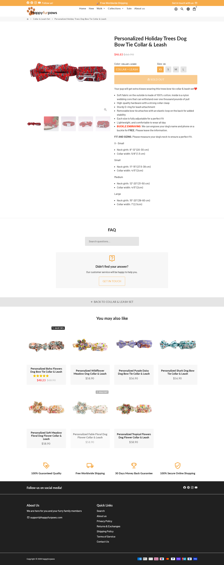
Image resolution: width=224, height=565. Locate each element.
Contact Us (103, 541)
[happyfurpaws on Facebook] (28, 2)
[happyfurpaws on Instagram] (35, 2)
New (91, 8)
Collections (116, 8)
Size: (161, 63)
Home (82, 8)
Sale (129, 8)
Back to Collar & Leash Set (112, 301)
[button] (41, 375)
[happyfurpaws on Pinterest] (31, 2)
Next (105, 72)
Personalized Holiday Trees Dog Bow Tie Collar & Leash (80, 19)
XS (160, 69)
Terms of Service (106, 536)
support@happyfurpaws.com (44, 517)
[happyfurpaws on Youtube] (39, 2)
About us (139, 8)
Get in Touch (112, 281)
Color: (125, 63)
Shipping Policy (105, 531)
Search (101, 510)
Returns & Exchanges (108, 526)
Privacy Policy (104, 521)
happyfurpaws (48, 559)
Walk (101, 8)
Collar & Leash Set (41, 19)
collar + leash (127, 69)
